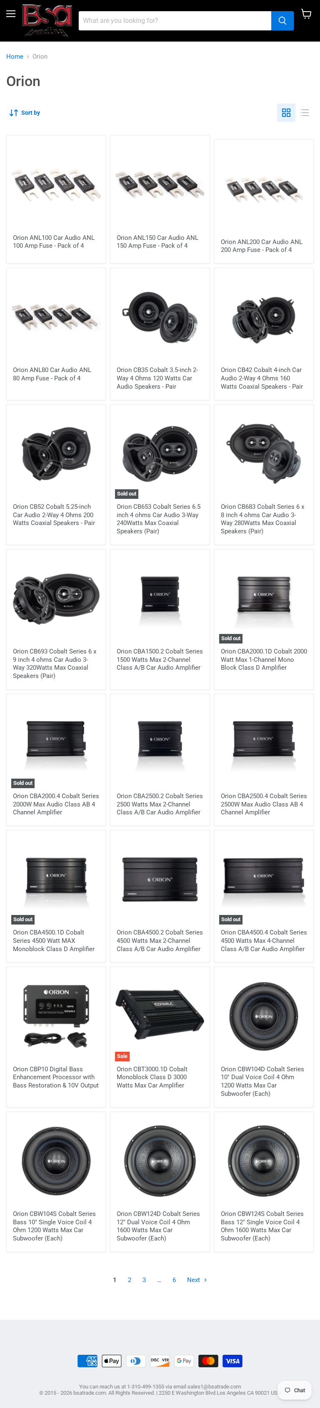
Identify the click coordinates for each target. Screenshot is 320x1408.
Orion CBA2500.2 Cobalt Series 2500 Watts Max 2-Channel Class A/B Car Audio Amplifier (160, 804)
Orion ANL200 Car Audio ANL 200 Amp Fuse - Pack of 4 (261, 246)
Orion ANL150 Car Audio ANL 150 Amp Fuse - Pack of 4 (157, 242)
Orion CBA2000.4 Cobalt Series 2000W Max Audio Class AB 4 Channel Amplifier (56, 804)
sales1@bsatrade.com (214, 1386)
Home (14, 56)
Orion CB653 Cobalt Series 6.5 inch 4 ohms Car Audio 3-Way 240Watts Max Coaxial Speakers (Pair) (158, 519)
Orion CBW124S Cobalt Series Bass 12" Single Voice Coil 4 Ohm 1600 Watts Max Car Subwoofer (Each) (262, 1226)
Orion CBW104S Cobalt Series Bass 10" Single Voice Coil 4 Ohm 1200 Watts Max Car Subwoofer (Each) (54, 1226)
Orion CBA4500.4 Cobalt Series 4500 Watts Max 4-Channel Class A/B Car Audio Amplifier (264, 940)
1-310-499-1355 (145, 1386)
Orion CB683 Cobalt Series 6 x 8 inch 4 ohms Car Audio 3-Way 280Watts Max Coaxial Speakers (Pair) (262, 519)
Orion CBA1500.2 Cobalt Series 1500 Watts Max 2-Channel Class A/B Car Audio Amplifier (160, 659)
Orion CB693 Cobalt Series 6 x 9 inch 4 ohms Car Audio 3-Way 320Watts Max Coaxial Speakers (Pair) (54, 664)
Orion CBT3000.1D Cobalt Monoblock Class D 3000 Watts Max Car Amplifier (152, 1077)
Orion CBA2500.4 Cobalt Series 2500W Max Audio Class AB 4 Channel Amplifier (264, 804)
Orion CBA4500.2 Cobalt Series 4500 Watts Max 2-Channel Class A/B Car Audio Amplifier (160, 940)
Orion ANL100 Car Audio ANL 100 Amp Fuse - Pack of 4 (54, 242)
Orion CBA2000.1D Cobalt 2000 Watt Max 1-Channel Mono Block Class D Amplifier (264, 659)
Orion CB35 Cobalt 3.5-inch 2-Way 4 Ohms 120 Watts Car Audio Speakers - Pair (157, 378)
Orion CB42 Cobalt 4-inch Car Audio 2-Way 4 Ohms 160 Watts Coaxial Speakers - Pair (262, 378)
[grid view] (286, 113)
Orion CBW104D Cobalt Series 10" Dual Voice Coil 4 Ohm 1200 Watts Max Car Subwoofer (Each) (262, 1081)
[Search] (282, 20)
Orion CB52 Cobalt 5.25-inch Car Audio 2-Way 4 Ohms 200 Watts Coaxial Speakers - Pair (54, 515)
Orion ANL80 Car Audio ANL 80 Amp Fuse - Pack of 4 (52, 374)
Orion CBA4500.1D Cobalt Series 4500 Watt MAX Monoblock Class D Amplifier (54, 940)
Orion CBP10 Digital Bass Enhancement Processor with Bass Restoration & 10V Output (56, 1077)
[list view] (304, 113)
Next (194, 1280)
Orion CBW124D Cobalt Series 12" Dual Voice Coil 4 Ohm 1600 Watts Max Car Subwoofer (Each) (158, 1226)
